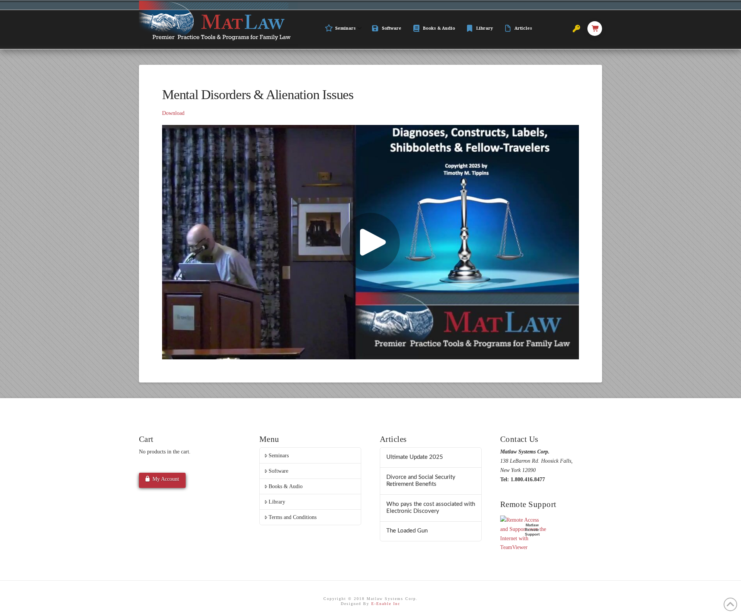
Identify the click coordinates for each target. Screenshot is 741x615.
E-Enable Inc (385, 604)
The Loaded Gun (407, 531)
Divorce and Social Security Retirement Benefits (420, 480)
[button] (594, 28)
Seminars (279, 455)
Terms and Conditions (292, 517)
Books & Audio (286, 486)
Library (277, 502)
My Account (165, 479)
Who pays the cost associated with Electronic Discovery (430, 507)
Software (278, 471)
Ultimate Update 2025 (414, 457)
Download (173, 113)
